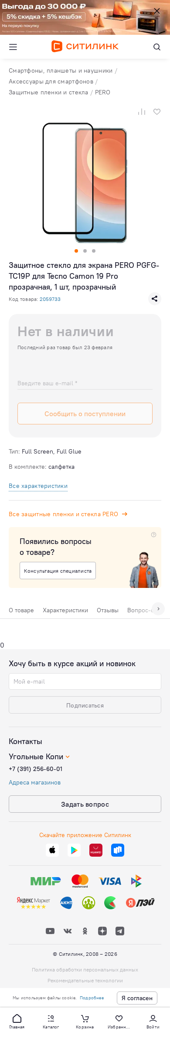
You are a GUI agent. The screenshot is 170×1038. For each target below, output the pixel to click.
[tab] (21, 612)
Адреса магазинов (35, 782)
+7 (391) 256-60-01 (35, 769)
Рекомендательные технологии (85, 980)
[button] (17, 1021)
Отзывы (108, 610)
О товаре (21, 610)
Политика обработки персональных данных (85, 969)
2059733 (50, 299)
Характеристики (65, 610)
